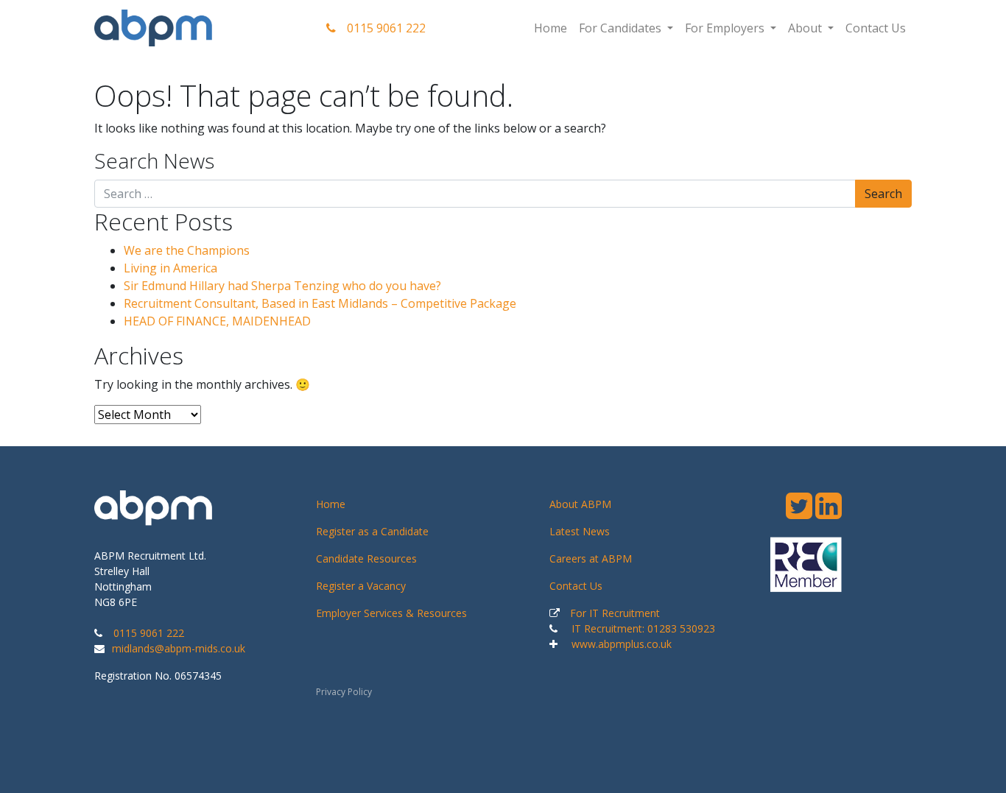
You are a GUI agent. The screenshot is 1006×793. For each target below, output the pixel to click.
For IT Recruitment (615, 613)
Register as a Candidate (372, 531)
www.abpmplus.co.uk (621, 644)
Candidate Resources (366, 558)
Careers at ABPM (590, 558)
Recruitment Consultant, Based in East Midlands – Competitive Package (320, 303)
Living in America (170, 268)
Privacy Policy (344, 691)
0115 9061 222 (386, 28)
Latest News (579, 531)
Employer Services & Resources (391, 613)
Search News (154, 161)
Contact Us (875, 28)
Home (550, 28)
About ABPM (580, 504)
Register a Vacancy (361, 586)
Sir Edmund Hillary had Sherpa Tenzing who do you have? (282, 286)
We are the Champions (187, 250)
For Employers (726, 28)
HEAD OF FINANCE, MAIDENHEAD (217, 321)
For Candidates (621, 28)
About (806, 28)
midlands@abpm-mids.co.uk (178, 648)
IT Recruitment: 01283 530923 (643, 628)
